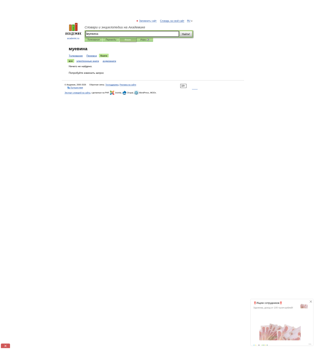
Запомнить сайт (148, 21)
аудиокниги (109, 61)
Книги (128, 39)
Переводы (111, 39)
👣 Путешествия (75, 87)
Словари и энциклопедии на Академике (115, 27)
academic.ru (73, 38)
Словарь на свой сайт (172, 21)
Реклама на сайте (128, 85)
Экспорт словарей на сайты (77, 93)
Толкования (93, 39)
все (71, 61)
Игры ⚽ (144, 39)
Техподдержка (111, 85)
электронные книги (87, 61)
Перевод (91, 55)
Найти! (186, 34)
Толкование (76, 55)
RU (188, 21)
